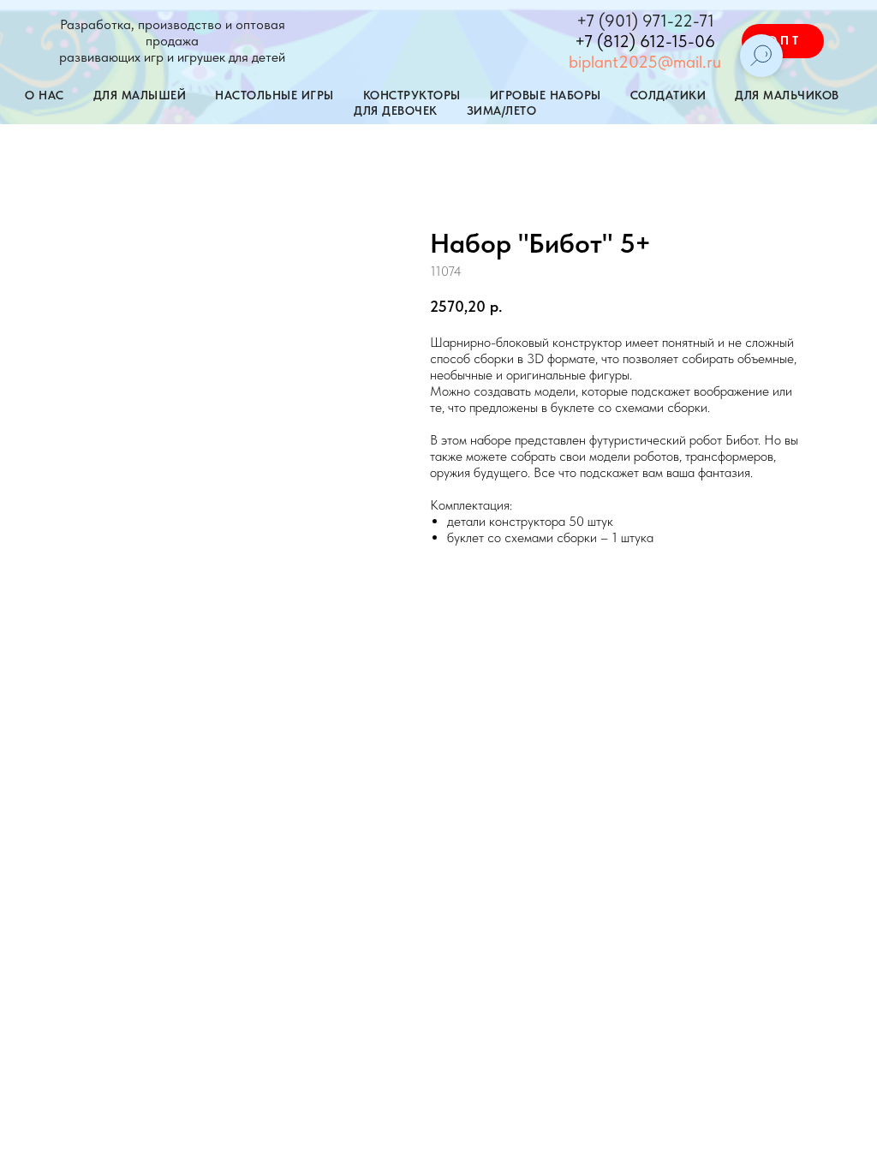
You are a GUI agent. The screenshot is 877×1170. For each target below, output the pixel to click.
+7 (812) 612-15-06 (645, 41)
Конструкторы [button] (412, 95)
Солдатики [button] (668, 95)
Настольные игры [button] (274, 95)
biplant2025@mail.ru (645, 61)
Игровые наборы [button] (545, 95)
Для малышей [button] (140, 95)
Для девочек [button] (396, 110)
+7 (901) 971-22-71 (645, 20)
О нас (44, 95)
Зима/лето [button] (502, 110)
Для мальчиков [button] (787, 95)
